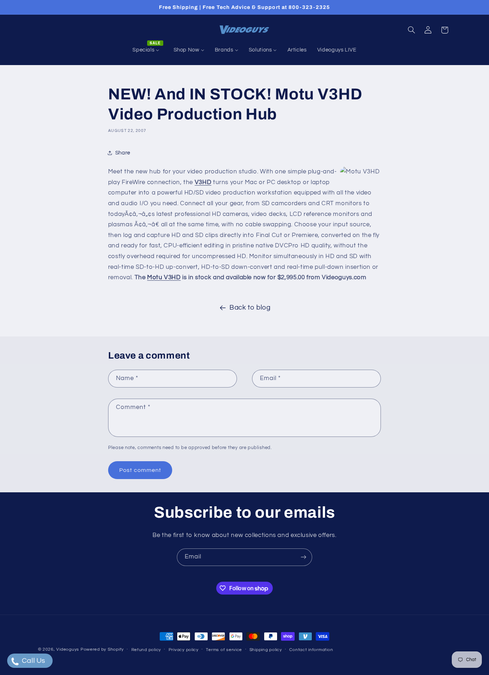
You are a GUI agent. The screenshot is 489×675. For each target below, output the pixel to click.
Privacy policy (184, 650)
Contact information (311, 650)
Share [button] (122, 153)
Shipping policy (266, 650)
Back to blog (250, 307)
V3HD (203, 182)
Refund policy (146, 650)
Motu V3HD (164, 277)
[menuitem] (147, 50)
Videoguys (67, 649)
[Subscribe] (303, 557)
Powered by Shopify (102, 649)
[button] (411, 30)
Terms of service (224, 650)
